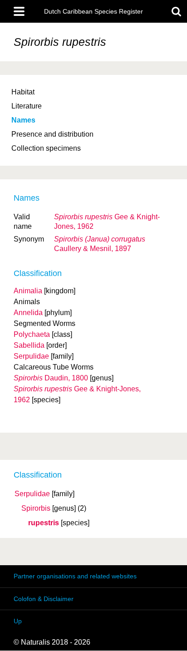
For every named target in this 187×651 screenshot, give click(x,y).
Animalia (28, 291)
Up (18, 621)
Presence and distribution (52, 134)
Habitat (22, 92)
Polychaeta (32, 334)
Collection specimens (46, 148)
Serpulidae (32, 494)
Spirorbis (35, 508)
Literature (26, 106)
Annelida (28, 312)
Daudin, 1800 (51, 378)
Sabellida (29, 345)
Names (23, 120)
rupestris (43, 523)
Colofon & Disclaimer (44, 598)
